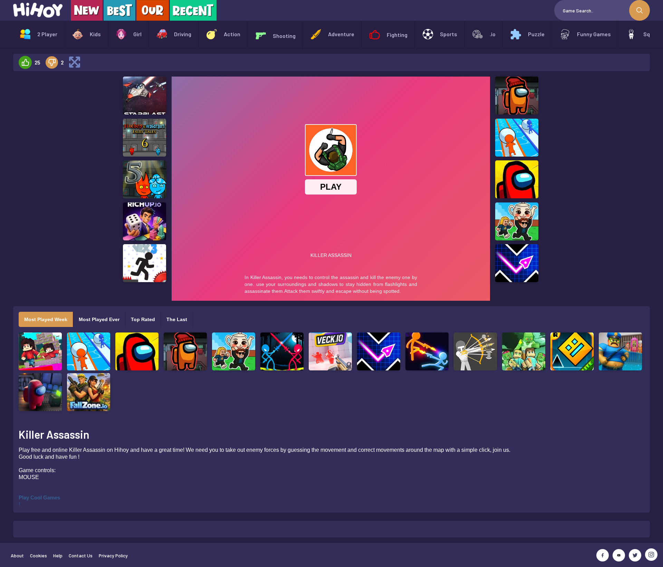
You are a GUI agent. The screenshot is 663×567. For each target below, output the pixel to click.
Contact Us (81, 555)
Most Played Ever (99, 319)
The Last (176, 319)
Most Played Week (45, 319)
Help (58, 555)
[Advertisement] (59, 180)
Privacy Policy (113, 555)
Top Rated (143, 319)
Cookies (38, 555)
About (17, 555)
